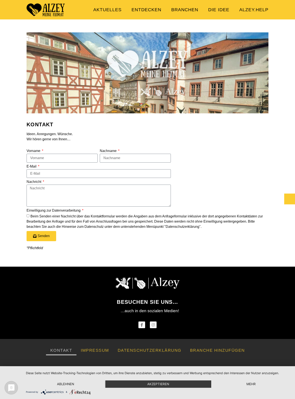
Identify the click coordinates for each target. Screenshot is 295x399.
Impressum (95, 350)
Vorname (34, 151)
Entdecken (146, 9)
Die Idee (218, 9)
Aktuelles (107, 9)
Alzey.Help (253, 9)
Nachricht (34, 182)
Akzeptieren (158, 384)
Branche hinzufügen (217, 350)
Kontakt (61, 350)
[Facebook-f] (141, 324)
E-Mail (32, 166)
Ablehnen (65, 384)
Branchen (184, 9)
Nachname (108, 151)
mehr (251, 384)
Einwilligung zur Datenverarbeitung (54, 210)
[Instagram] (153, 324)
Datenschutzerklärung (149, 350)
